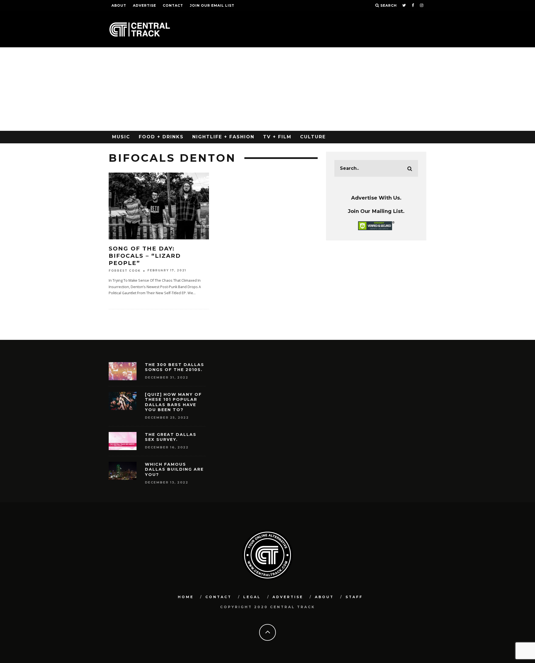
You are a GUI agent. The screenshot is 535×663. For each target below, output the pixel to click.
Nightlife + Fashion (223, 136)
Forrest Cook (125, 270)
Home (186, 597)
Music (121, 136)
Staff (354, 597)
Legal (252, 597)
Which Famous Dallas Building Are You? (174, 469)
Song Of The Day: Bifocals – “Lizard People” (145, 255)
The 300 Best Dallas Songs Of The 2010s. (174, 367)
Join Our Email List (212, 5)
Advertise (144, 5)
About (118, 5)
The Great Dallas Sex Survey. (170, 437)
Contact (173, 5)
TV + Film (277, 136)
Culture (313, 136)
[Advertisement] (267, 89)
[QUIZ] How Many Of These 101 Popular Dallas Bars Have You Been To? (173, 402)
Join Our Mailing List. (376, 211)
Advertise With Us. (376, 198)
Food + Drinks (161, 136)
